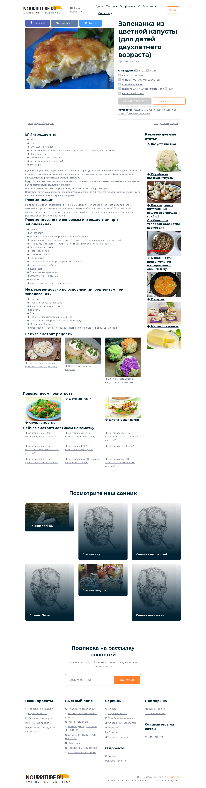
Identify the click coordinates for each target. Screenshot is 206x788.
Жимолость (74, 743)
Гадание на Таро (118, 737)
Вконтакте (66, 23)
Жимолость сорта (78, 721)
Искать (112, 708)
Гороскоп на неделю (40, 708)
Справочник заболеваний (123, 723)
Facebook (39, 23)
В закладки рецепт (169, 101)
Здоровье (126, 6)
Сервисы (104, 13)
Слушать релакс (37, 713)
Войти (173, 10)
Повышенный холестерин (83, 748)
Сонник (113, 732)
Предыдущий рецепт (41, 123)
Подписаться (127, 679)
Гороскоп (113, 727)
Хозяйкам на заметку (120, 718)
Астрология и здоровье (82, 708)
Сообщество (146, 6)
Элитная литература (40, 718)
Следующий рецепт (166, 123)
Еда (98, 6)
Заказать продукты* (135, 101)
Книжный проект (38, 723)
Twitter (92, 23)
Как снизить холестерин (82, 752)
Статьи (110, 6)
